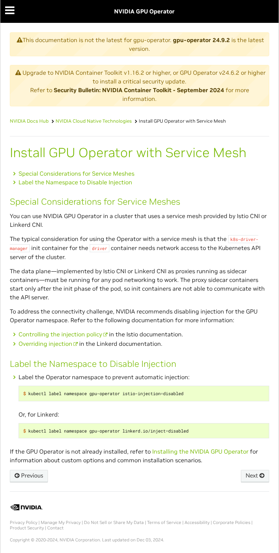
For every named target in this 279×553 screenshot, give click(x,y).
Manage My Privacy (61, 522)
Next (252, 476)
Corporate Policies (231, 522)
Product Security (27, 528)
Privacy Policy (23, 522)
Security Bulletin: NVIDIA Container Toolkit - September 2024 (139, 90)
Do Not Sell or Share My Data (114, 522)
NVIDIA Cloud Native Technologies (94, 121)
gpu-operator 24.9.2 (201, 40)
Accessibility (197, 522)
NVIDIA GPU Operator (144, 11)
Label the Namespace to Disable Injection (75, 182)
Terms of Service (164, 522)
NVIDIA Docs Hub (29, 121)
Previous (31, 476)
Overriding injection (45, 343)
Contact (55, 528)
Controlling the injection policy (60, 334)
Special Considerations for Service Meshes (76, 173)
